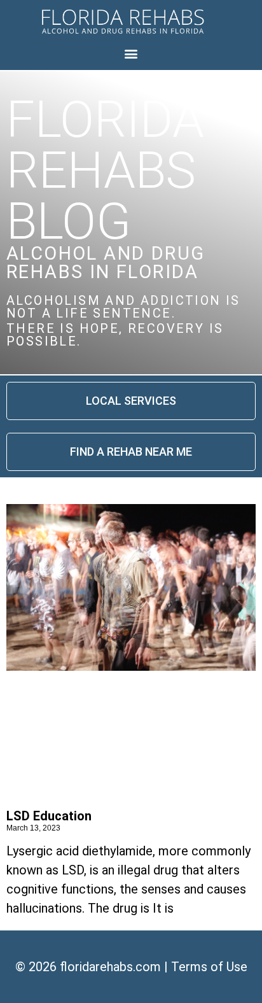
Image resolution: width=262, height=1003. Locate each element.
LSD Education (49, 816)
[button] (131, 53)
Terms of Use (209, 966)
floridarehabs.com (110, 966)
